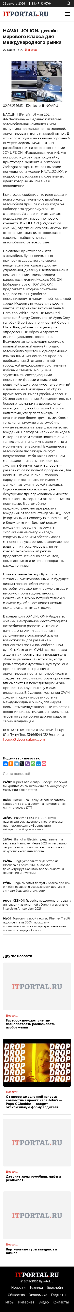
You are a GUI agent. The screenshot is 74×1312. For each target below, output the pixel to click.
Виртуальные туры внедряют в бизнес (31, 1251)
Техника (36, 1288)
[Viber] (27, 763)
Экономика (38, 1295)
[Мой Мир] (38, 763)
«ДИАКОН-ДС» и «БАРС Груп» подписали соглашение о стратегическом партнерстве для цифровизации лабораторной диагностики (34, 823)
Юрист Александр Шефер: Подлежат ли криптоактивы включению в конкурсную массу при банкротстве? (35, 786)
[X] (22, 763)
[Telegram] (16, 763)
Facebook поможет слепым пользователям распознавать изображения (30, 1024)
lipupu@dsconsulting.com (24, 739)
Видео (43, 1302)
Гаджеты (58, 1295)
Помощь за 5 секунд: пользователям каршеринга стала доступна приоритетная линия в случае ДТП (34, 803)
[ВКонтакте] (5, 763)
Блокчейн (55, 1288)
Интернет (26, 1302)
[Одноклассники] (10, 763)
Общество (16, 1295)
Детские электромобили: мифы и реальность (33, 1178)
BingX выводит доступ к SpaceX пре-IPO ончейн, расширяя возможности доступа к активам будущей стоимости (36, 886)
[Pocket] (44, 763)
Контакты (61, 1302)
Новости (31, 49)
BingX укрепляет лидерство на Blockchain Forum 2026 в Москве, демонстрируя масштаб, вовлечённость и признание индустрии (33, 867)
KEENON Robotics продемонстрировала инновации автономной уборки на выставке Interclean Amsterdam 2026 (37, 904)
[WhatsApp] (33, 763)
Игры (9, 1302)
